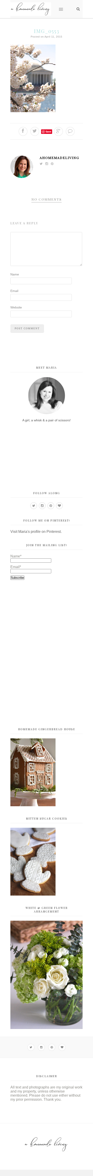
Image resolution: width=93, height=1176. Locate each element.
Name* (15, 556)
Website (16, 307)
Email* (15, 567)
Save (48, 131)
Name (14, 274)
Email (14, 291)
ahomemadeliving (59, 157)
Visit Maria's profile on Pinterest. (36, 531)
